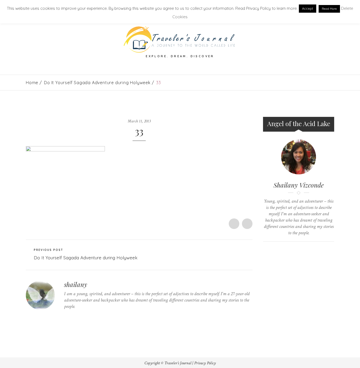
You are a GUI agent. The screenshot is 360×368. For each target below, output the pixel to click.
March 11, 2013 (139, 121)
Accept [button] (307, 8)
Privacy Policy (205, 363)
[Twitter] (65, 316)
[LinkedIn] (90, 316)
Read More (329, 9)
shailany (75, 284)
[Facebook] (73, 316)
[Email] (303, 250)
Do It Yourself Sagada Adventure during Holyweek (97, 82)
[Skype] (81, 316)
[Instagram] (98, 316)
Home (32, 82)
